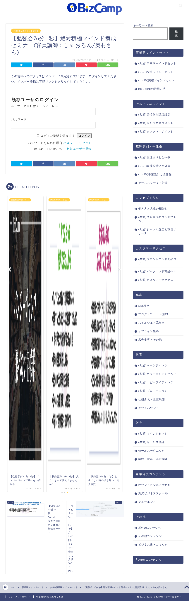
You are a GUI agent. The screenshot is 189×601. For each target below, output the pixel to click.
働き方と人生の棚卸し (153, 208)
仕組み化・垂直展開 (151, 399)
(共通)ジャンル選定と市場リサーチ (157, 231)
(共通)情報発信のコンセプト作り (157, 219)
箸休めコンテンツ (150, 527)
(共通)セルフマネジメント (155, 123)
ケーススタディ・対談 (153, 182)
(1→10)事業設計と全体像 (155, 174)
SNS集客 (144, 305)
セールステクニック (151, 450)
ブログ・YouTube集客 (153, 314)
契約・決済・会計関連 (153, 459)
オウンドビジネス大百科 (154, 485)
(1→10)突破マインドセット (156, 80)
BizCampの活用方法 (152, 88)
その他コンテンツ (150, 536)
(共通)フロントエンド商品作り (157, 261)
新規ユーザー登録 (79, 148)
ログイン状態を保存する (57, 135)
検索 (176, 33)
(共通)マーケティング (152, 365)
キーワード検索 (143, 25)
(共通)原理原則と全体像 (154, 157)
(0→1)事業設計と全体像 (154, 166)
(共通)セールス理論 (151, 442)
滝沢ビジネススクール (153, 493)
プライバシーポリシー (19, 596)
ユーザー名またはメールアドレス (34, 105)
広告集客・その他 (150, 339)
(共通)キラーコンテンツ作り (157, 374)
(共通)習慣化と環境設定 (154, 114)
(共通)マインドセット (152, 433)
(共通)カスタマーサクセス (155, 280)
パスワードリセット (77, 142)
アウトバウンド (148, 408)
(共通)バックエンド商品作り (157, 271)
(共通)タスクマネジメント (155, 131)
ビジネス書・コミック (153, 544)
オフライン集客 (148, 331)
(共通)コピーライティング (155, 382)
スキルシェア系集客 (151, 322)
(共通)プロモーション (152, 391)
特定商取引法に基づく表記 (49, 596)
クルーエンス (147, 502)
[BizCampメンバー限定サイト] (94, 14)
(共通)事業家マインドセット (26, 30)
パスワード (19, 119)
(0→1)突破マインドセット (155, 72)
